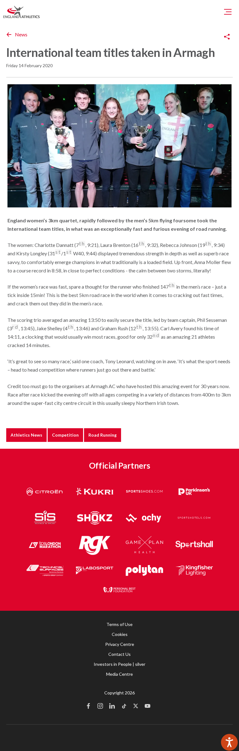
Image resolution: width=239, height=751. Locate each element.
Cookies (120, 634)
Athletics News (26, 435)
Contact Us (119, 654)
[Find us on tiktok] (124, 706)
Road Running (102, 435)
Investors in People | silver (119, 664)
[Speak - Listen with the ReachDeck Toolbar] (229, 742)
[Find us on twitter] (135, 706)
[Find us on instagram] (100, 706)
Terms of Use (119, 624)
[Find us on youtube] (147, 706)
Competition (65, 435)
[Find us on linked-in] (112, 706)
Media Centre (119, 674)
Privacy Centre (119, 644)
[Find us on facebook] (88, 706)
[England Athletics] (21, 12)
